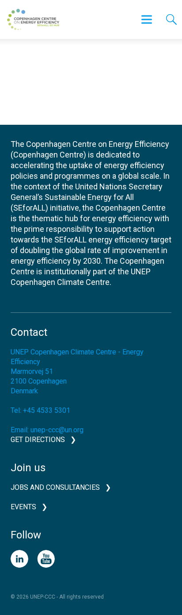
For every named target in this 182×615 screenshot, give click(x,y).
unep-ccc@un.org (56, 430)
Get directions (38, 439)
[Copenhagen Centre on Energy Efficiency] (33, 19)
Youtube (46, 559)
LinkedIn (19, 559)
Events (23, 507)
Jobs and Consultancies (55, 487)
